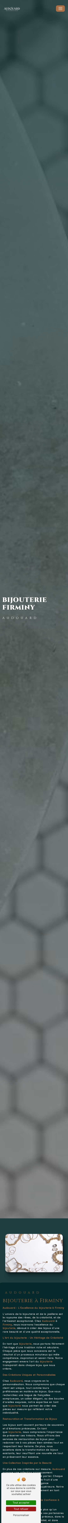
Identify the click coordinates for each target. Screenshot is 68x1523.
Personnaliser (21, 1515)
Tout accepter (21, 1502)
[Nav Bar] (60, 8)
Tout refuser (21, 1508)
